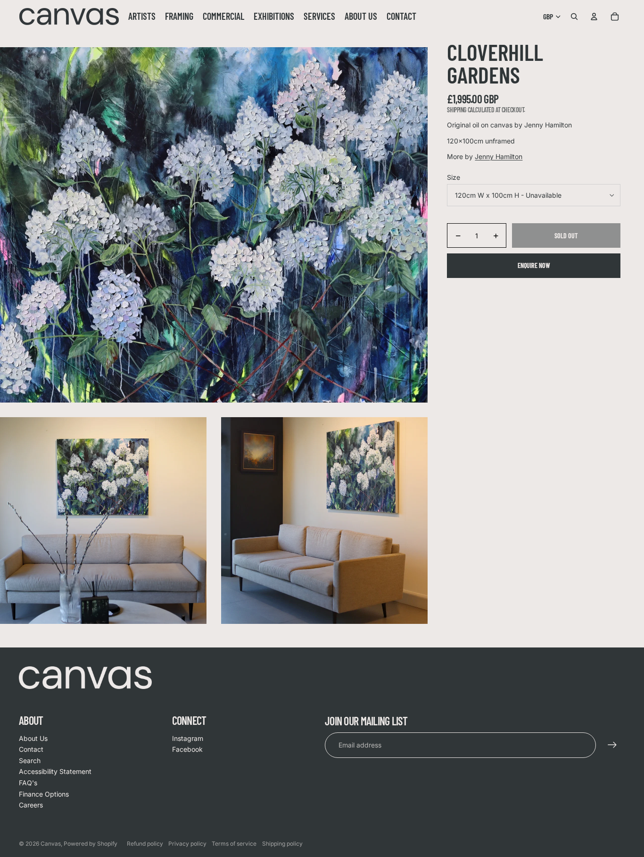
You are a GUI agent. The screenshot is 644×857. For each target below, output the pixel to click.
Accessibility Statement (55, 771)
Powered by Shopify (90, 843)
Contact (31, 749)
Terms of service (234, 843)
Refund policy (145, 843)
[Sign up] (612, 745)
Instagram (187, 738)
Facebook (187, 749)
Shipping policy (282, 843)
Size (453, 177)
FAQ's (28, 783)
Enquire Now (534, 266)
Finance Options (44, 794)
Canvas (51, 843)
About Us (33, 738)
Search (30, 760)
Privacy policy (187, 843)
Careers (31, 805)
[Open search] (574, 16)
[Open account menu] (594, 16)
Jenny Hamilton (498, 157)
